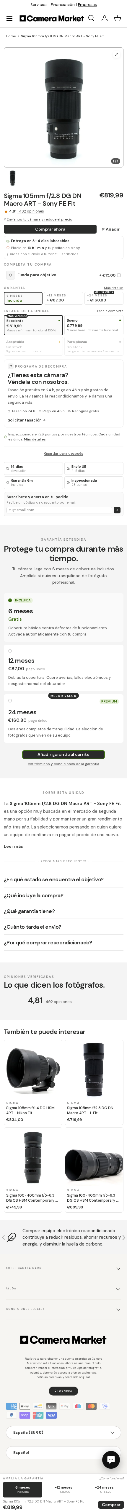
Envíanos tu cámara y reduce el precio (39, 219)
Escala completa (110, 311)
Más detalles (113, 288)
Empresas (87, 4)
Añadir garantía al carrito (63, 754)
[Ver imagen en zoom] (116, 54)
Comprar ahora (50, 229)
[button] (117, 18)
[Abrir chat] (111, 1460)
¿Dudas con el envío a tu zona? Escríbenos (42, 254)
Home (11, 36)
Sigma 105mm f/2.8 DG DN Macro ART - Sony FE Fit (62, 36)
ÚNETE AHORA (63, 1390)
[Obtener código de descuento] (117, 510)
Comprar (111, 1504)
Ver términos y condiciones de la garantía (63, 763)
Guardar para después (63, 453)
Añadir (113, 229)
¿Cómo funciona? (112, 1478)
